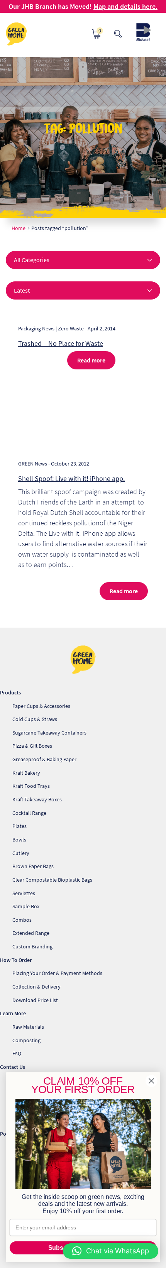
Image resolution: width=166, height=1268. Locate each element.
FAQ (16, 1053)
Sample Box (25, 906)
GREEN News (32, 463)
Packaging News (36, 328)
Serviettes (23, 893)
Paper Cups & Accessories (41, 706)
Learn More (13, 1013)
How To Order (16, 960)
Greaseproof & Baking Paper (44, 759)
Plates (19, 826)
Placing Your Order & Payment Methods (57, 973)
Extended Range (30, 932)
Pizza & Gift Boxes (32, 745)
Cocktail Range (29, 812)
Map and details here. (125, 6)
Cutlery (20, 853)
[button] (110, 1251)
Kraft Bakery (26, 772)
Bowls (19, 839)
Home (18, 228)
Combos (22, 919)
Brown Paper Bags (33, 866)
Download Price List (35, 1000)
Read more (91, 360)
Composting (26, 1040)
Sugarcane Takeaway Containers (49, 732)
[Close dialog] (152, 1081)
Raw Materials (28, 1026)
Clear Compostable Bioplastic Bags (52, 879)
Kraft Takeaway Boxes (37, 799)
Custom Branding (32, 946)
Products (10, 692)
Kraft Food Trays (31, 785)
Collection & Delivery (36, 986)
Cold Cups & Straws (34, 719)
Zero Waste (71, 328)
